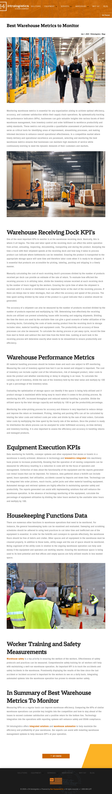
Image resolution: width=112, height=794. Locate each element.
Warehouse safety (15, 659)
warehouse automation (65, 726)
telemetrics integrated (75, 458)
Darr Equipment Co (56, 789)
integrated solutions (39, 726)
